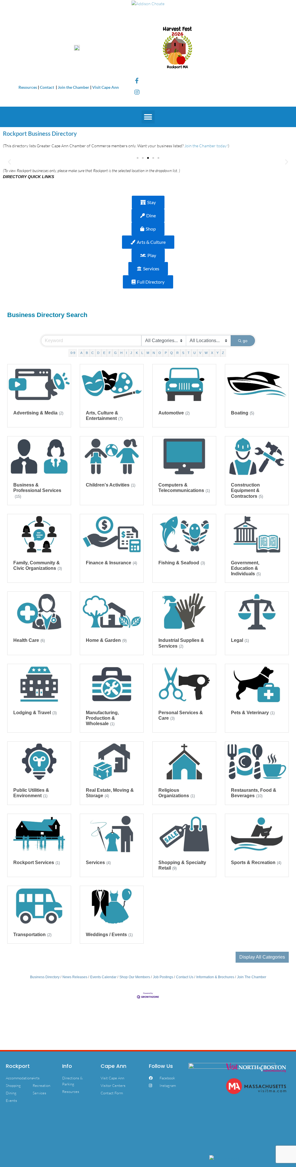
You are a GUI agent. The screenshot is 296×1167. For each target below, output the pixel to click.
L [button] (142, 353)
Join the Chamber (73, 87)
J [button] (131, 353)
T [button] (189, 353)
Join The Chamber (251, 977)
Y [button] (218, 353)
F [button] (110, 353)
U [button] (194, 353)
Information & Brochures (215, 977)
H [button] (121, 353)
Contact (47, 87)
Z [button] (223, 353)
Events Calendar (103, 977)
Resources (27, 87)
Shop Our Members (134, 977)
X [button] (212, 353)
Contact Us (184, 977)
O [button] (159, 353)
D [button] (98, 353)
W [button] (206, 353)
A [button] (81, 353)
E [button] (104, 353)
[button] (148, 116)
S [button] (183, 353)
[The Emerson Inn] (226, 1157)
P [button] (166, 353)
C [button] (92, 353)
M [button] (148, 353)
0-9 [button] (73, 353)
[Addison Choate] (148, 3)
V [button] (200, 353)
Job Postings (163, 977)
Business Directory (45, 977)
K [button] (137, 353)
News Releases (74, 977)
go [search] (245, 340)
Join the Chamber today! (206, 145)
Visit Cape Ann (105, 87)
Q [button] (171, 353)
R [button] (177, 353)
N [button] (154, 353)
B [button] (87, 353)
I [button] (126, 353)
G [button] (115, 353)
